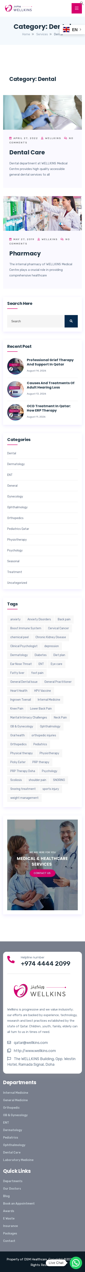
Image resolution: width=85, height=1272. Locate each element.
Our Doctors (12, 1188)
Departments (12, 1181)
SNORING (59, 780)
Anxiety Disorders (39, 619)
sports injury (50, 789)
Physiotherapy (17, 539)
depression (51, 646)
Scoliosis (16, 780)
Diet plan (59, 655)
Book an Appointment (19, 1203)
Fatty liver (17, 673)
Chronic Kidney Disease (50, 637)
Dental (11, 453)
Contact (9, 1241)
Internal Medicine (49, 699)
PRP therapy (40, 762)
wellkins (52, 138)
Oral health (17, 735)
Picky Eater (18, 762)
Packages (10, 1233)
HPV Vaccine (42, 691)
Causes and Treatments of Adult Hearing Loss (50, 385)
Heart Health (18, 691)
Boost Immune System (25, 628)
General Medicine (15, 1100)
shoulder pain (37, 780)
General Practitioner (58, 682)
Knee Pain (16, 708)
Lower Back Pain (41, 708)
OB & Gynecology (21, 726)
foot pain (37, 673)
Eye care (56, 664)
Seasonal (13, 561)
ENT (10, 475)
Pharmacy (25, 253)
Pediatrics (40, 744)
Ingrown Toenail (20, 699)
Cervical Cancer (58, 628)
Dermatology (16, 464)
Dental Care (27, 152)
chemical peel (19, 637)
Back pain (64, 619)
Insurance (10, 1226)
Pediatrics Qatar (18, 529)
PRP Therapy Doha (22, 771)
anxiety (15, 619)
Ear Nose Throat (21, 664)
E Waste (8, 1218)
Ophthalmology (17, 507)
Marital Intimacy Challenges (28, 717)
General (12, 485)
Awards (8, 1211)
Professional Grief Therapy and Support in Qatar (50, 362)
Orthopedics (15, 518)
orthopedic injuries (44, 735)
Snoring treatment (23, 789)
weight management (24, 798)
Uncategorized (17, 583)
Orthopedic (11, 1107)
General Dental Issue (24, 682)
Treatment (14, 572)
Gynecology (15, 496)
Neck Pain (60, 717)
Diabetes (41, 655)
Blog (6, 1196)
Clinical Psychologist (24, 646)
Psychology (15, 550)
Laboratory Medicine (18, 1160)
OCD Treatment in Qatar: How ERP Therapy (49, 408)
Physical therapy (21, 753)
